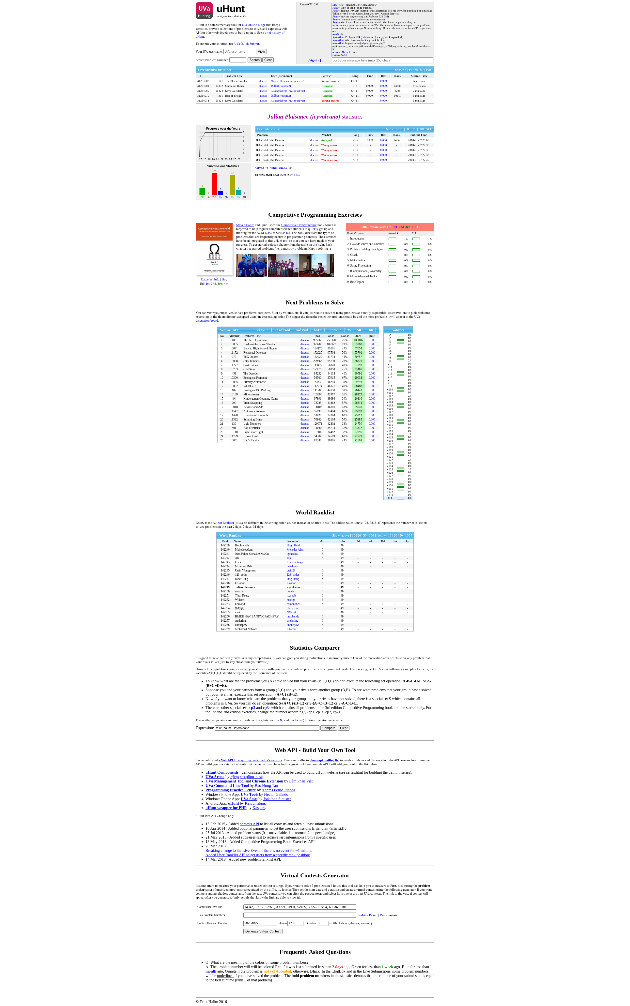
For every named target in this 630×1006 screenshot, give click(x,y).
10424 (219, 90)
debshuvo (292, 566)
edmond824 (293, 604)
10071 (234, 348)
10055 (234, 344)
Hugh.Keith (293, 545)
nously (291, 591)
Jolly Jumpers (251, 361)
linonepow (293, 625)
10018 (234, 407)
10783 (234, 369)
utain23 (291, 570)
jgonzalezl (292, 554)
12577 (289, 175)
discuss (263, 80)
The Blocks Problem (236, 80)
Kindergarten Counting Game (260, 398)
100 (234, 340)
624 (381, 16)
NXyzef (291, 612)
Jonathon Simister (277, 799)
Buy (224, 279)
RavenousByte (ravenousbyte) (288, 90)
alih (289, 558)
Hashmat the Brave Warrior (259, 344)
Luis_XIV (337, 4)
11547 (234, 411)
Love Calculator (234, 90)
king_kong (293, 579)
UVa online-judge (254, 25)
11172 (234, 352)
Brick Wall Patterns (273, 140)
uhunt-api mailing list (324, 760)
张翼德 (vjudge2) (281, 85)
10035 (234, 382)
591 (221, 95)
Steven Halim (245, 225)
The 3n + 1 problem (255, 340)
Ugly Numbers (252, 423)
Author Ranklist (223, 523)
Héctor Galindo (276, 794)
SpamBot (337, 37)
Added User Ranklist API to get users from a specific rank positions (257, 855)
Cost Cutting (250, 365)
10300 (234, 377)
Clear (268, 60)
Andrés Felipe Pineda (278, 790)
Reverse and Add (253, 407)
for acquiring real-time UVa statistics (250, 760)
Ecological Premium (255, 377)
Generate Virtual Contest (263, 931)
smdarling (292, 620)
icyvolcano (293, 587)
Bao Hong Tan (266, 785)
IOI (288, 233)
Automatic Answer (254, 411)
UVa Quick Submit (246, 43)
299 (234, 403)
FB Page (206, 279)
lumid (335, 34)
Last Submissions (268, 129)
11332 (219, 85)
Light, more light (253, 432)
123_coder (293, 574)
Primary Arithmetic (254, 382)
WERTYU (249, 386)
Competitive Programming (299, 225)
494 (234, 398)
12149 (276, 175)
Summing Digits (234, 85)
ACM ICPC (264, 233)
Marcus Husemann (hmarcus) (287, 80)
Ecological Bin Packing (256, 390)
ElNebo (291, 629)
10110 (234, 432)
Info (217, 279)
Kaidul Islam (255, 803)
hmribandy (293, 616)
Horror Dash (250, 436)
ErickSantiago (295, 562)
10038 (234, 361)
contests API (249, 824)
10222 (262, 175)
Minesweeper (251, 394)
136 (234, 423)
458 (234, 373)
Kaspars (258, 808)
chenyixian (293, 608)
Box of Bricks (233, 95)
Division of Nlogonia (255, 415)
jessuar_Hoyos (340, 51)
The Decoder (250, 373)
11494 (269, 175)
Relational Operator (254, 352)
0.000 (383, 80)
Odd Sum (249, 369)
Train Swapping (252, 403)
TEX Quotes (250, 357)
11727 (234, 365)
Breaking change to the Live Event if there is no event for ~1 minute (258, 850)
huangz (291, 599)
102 (234, 390)
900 (258, 140)
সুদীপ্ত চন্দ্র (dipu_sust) (246, 777)
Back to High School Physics (260, 348)
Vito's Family (251, 440)
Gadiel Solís (339, 54)
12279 (283, 175)
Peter (335, 7)
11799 (234, 436)
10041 (234, 440)
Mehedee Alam (295, 549)
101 (221, 80)
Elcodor (291, 583)
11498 (234, 415)
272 (234, 357)
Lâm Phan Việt (301, 781)
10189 (234, 394)
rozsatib (291, 595)
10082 (234, 386)
